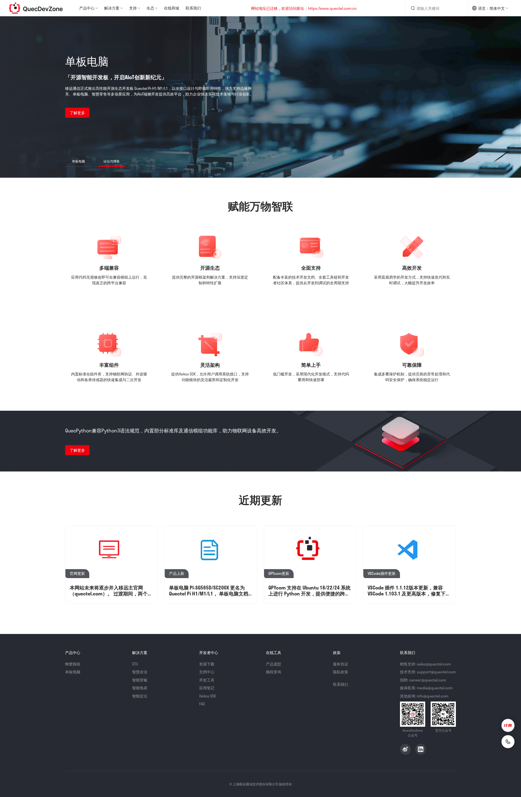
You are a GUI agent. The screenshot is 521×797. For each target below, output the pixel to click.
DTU (135, 664)
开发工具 (206, 680)
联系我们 (193, 8)
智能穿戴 (139, 680)
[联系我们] (507, 741)
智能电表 (139, 688)
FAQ (202, 704)
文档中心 (206, 672)
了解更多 (77, 113)
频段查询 (273, 672)
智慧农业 (139, 672)
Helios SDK (207, 696)
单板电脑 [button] (78, 161)
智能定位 (139, 696)
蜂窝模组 (72, 664)
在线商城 (171, 8)
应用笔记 (206, 688)
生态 (150, 8)
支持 (133, 8)
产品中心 (86, 8)
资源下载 (206, 664)
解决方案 (111, 8)
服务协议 (340, 664)
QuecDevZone (36, 8)
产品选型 (273, 664)
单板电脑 (72, 672)
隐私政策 (340, 672)
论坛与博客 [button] (111, 161)
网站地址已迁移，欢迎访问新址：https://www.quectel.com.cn (304, 8)
